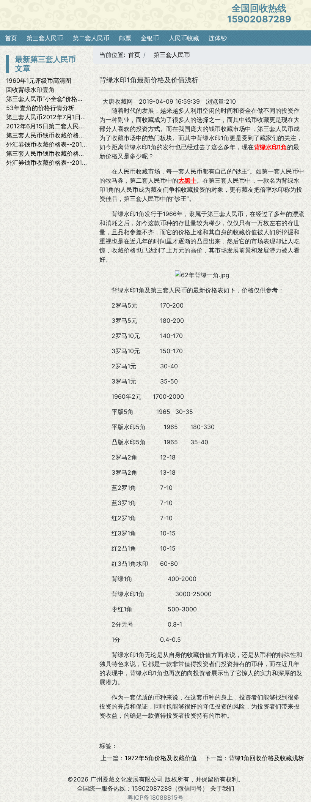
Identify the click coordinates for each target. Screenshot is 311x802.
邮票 (125, 38)
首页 (11, 38)
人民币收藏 (184, 38)
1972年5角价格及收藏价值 (161, 758)
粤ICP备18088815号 (155, 797)
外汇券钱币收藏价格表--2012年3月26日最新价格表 (76, 144)
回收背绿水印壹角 (30, 89)
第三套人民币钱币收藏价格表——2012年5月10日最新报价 (85, 135)
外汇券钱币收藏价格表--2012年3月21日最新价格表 (75, 162)
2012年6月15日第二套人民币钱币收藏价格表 (66, 126)
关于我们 (222, 788)
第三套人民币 (45, 38)
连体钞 (218, 38)
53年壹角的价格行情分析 (40, 108)
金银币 (150, 38)
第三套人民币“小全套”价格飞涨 (48, 99)
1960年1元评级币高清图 (38, 80)
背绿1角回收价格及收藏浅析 (266, 758)
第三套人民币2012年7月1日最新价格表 (58, 117)
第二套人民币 (91, 38)
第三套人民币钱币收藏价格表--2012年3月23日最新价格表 (85, 153)
